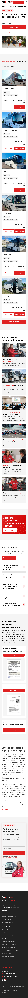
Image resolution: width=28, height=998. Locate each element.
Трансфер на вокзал (8, 956)
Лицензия (4, 992)
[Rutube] (5, 980)
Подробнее (8, 107)
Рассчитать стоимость (14, 27)
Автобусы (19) (21, 61)
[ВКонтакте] (2, 980)
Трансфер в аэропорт (8, 959)
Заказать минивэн (7, 919)
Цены (3, 932)
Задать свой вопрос (9, 558)
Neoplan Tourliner (10, 130)
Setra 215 (7, 213)
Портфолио (5, 929)
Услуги (10, 6)
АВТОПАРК (5, 911)
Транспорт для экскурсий (9, 962)
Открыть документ (14, 655)
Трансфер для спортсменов (10, 950)
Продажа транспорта (8, 935)
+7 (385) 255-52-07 (9, 974)
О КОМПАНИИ (6, 926)
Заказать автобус (7, 914)
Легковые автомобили (8, 922)
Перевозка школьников (8, 947)
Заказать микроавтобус (9, 916)
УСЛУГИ (4, 939)
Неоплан (7, 255)
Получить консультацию (14, 730)
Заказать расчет (19, 107)
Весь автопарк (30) (8, 61)
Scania (6, 296)
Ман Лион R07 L (10, 89)
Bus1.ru (13, 900)
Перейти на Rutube (10, 530)
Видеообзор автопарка (14, 32)
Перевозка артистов (8, 953)
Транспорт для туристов (9, 944)
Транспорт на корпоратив (9, 965)
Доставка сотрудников (8, 941)
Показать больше (14, 321)
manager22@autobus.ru (11, 976)
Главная (4, 6)
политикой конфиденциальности (10, 857)
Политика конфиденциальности (10, 990)
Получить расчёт (14, 853)
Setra (5, 172)
